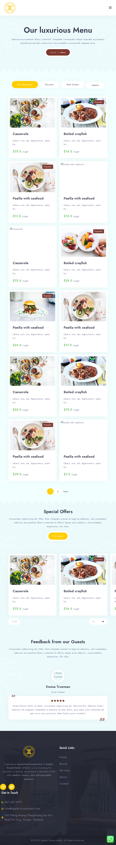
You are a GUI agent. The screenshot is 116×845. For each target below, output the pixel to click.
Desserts (49, 84)
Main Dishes (73, 84)
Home (53, 52)
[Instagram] (3, 787)
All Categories (24, 84)
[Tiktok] (11, 787)
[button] (94, 621)
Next (66, 491)
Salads (95, 85)
